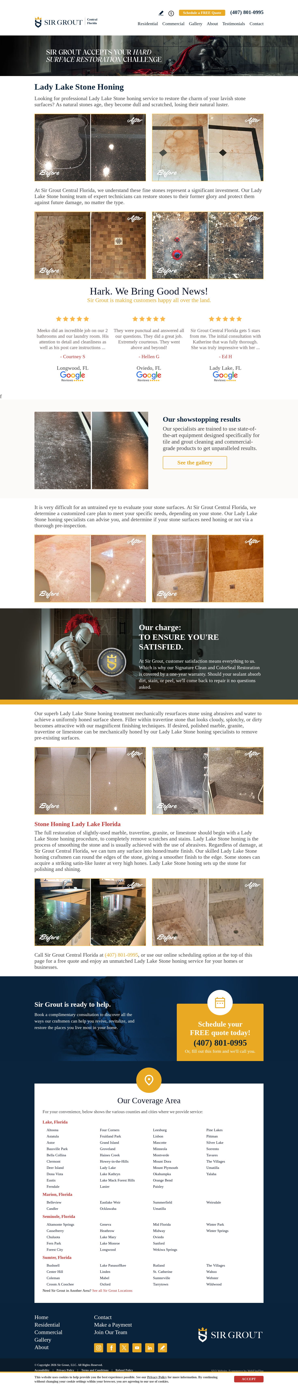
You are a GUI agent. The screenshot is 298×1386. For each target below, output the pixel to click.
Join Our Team (110, 1332)
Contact (257, 23)
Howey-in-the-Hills (114, 1161)
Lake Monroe (110, 1243)
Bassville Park (57, 1149)
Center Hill (55, 1272)
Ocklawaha (108, 1209)
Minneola (160, 1149)
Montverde (161, 1155)
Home (41, 1317)
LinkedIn (149, 1347)
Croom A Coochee (60, 1284)
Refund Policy (124, 1370)
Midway (159, 1231)
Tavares (212, 1155)
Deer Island (55, 1168)
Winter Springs (217, 1231)
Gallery (195, 23)
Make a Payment (113, 1325)
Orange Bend (163, 1180)
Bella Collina (56, 1155)
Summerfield (162, 1202)
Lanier (104, 1186)
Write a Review (161, 13)
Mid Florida (162, 1224)
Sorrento (212, 1149)
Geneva (105, 1224)
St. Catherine (162, 1272)
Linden (105, 1272)
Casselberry (55, 1231)
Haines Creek (110, 1155)
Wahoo (211, 1272)
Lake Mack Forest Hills (117, 1180)
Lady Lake (108, 1168)
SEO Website (219, 1370)
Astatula (53, 1136)
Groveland (107, 1149)
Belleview (54, 1202)
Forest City (55, 1250)
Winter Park (215, 1224)
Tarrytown (160, 1284)
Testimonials (233, 23)
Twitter (124, 1347)
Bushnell (53, 1265)
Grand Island (109, 1143)
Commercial (173, 23)
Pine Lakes (214, 1130)
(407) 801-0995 (247, 12)
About (212, 23)
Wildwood (214, 1284)
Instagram (98, 1347)
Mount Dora (162, 1161)
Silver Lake (214, 1143)
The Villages (215, 1161)
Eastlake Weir (110, 1202)
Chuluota (53, 1237)
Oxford (105, 1284)
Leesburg (160, 1130)
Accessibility (41, 1370)
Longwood (108, 1250)
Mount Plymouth (165, 1168)
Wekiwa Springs (165, 1250)
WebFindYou (256, 1370)
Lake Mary (108, 1237)
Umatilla (212, 1168)
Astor (51, 1143)
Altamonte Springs (60, 1224)
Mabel (104, 1278)
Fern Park (54, 1243)
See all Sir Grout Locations (112, 1290)
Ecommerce (236, 1370)
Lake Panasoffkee (113, 1265)
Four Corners (109, 1130)
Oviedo (158, 1237)
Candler (52, 1209)
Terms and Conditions (94, 1370)
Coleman (53, 1278)
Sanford (159, 1243)
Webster (212, 1278)
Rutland (159, 1265)
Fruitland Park (110, 1136)
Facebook (111, 1347)
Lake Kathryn (110, 1174)
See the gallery (194, 462)
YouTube (136, 1347)
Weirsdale (213, 1202)
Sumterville (161, 1278)
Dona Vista (55, 1174)
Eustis (51, 1180)
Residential (148, 23)
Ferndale (53, 1186)
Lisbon (158, 1136)
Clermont (53, 1161)
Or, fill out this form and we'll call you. (220, 1051)
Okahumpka (162, 1174)
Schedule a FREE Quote (202, 13)
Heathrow (107, 1231)
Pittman (212, 1136)
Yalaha (211, 1174)
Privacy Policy (65, 1370)
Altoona (52, 1130)
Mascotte (159, 1143)
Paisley (158, 1186)
